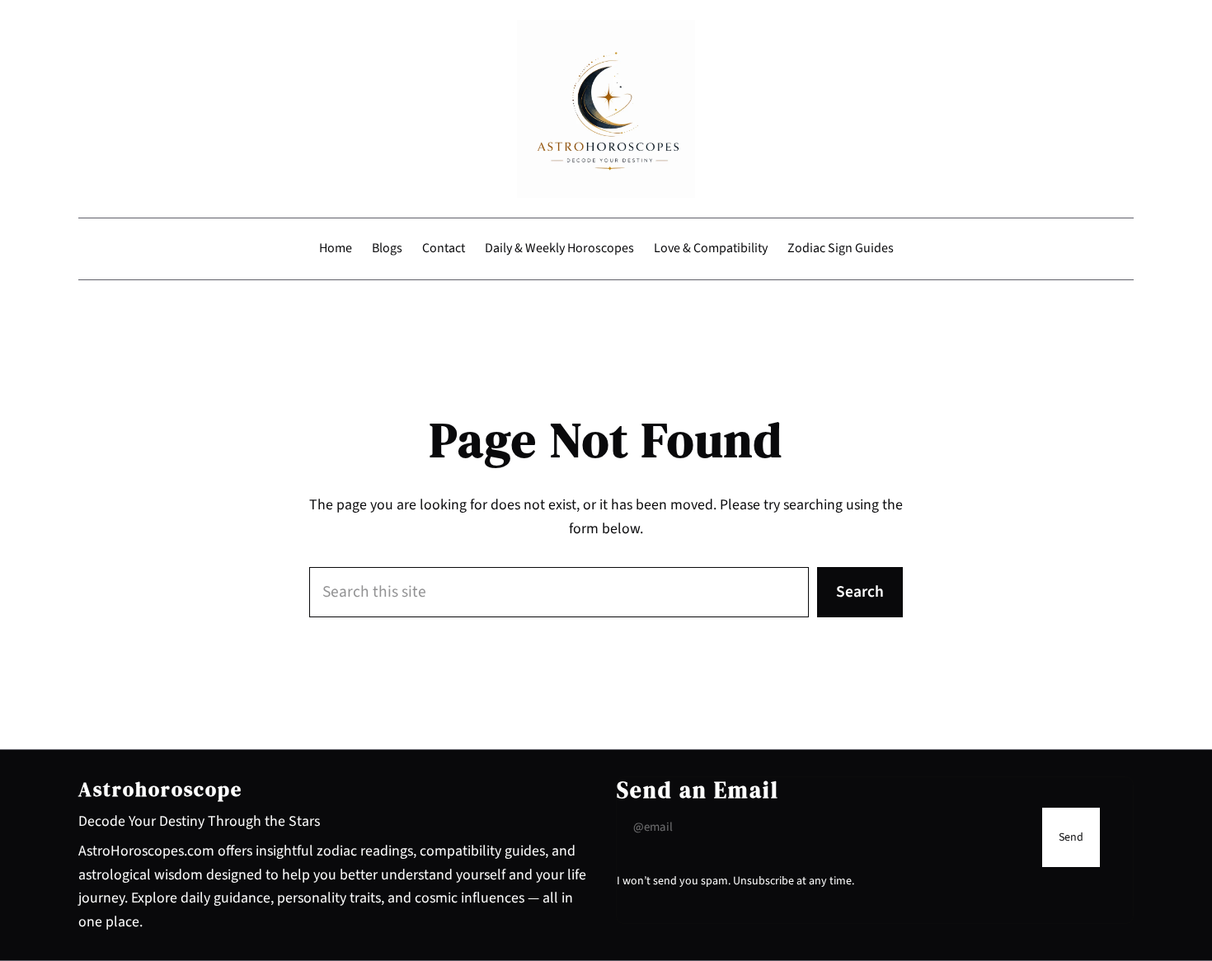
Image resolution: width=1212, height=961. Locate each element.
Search (860, 591)
